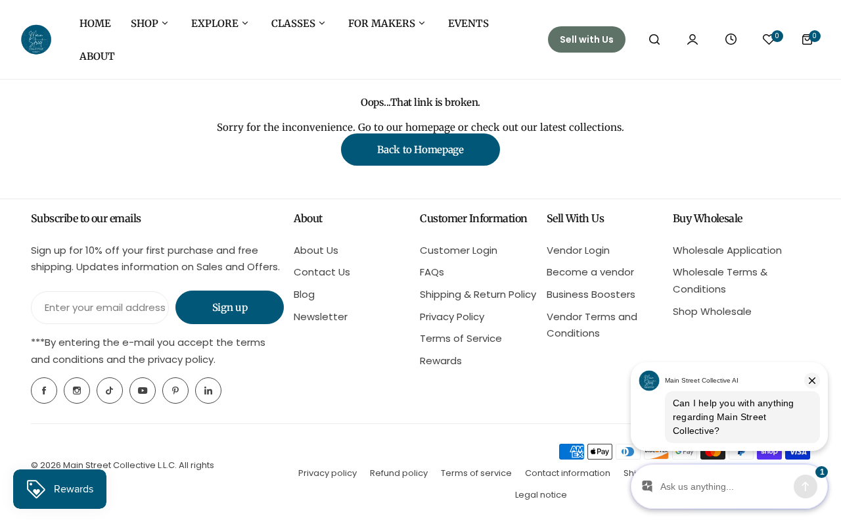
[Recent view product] (730, 39)
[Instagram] (77, 390)
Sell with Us (587, 39)
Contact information (567, 473)
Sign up (229, 307)
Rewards (441, 361)
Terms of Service (461, 338)
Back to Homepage (420, 149)
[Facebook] (44, 390)
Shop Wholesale (712, 311)
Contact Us (322, 272)
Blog (304, 294)
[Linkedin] (208, 390)
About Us (316, 250)
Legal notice (541, 494)
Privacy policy (327, 473)
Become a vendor (590, 272)
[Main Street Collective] (36, 39)
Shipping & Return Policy (478, 294)
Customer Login (458, 250)
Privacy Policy (452, 316)
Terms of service (476, 473)
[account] (692, 39)
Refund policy (399, 473)
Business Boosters (591, 294)
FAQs (432, 272)
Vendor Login (578, 250)
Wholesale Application (727, 250)
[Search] (654, 39)
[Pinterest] (175, 390)
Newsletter (321, 316)
